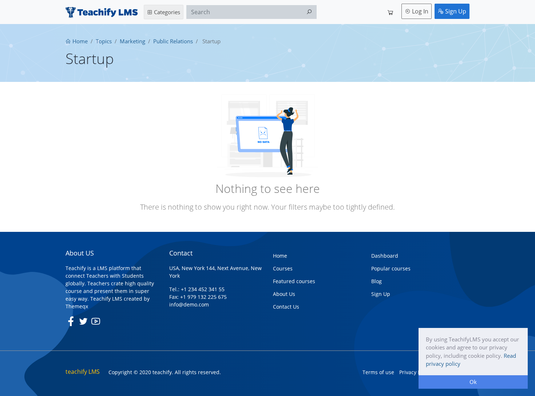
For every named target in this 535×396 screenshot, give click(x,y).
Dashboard (384, 255)
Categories (166, 12)
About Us (284, 293)
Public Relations (173, 41)
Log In (419, 11)
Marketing (132, 41)
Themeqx (77, 306)
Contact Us (286, 306)
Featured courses (294, 281)
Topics (104, 41)
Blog (376, 281)
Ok (473, 381)
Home (79, 41)
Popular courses (391, 268)
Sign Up (455, 11)
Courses (283, 268)
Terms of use (378, 372)
